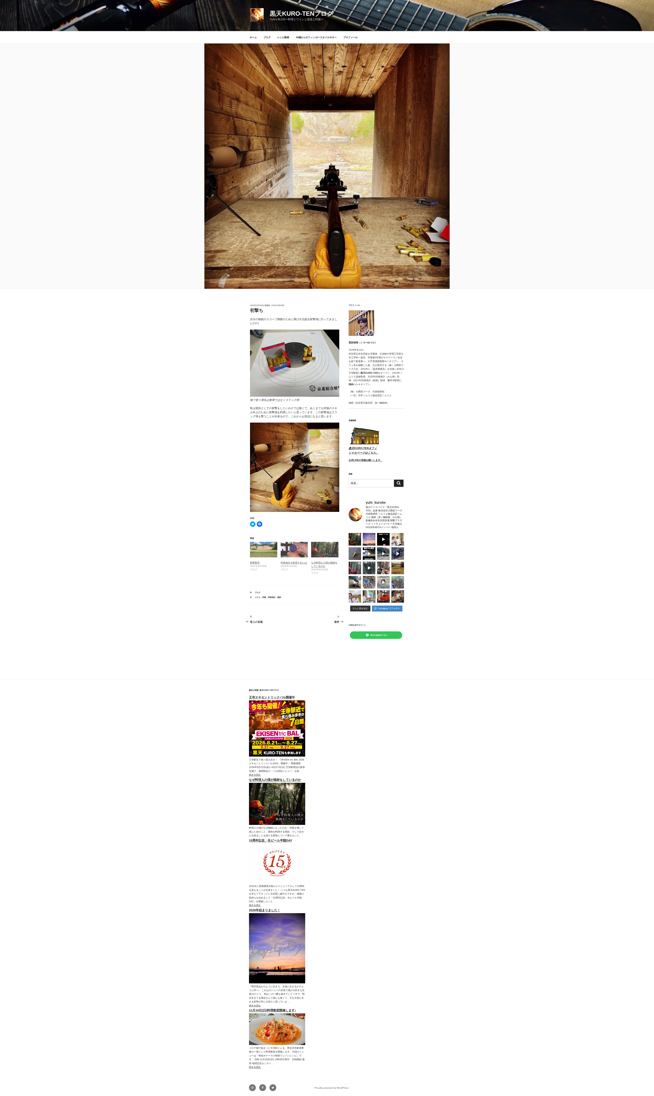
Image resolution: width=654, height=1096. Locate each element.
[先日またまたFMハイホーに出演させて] (397, 539)
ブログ (267, 37)
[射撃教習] (263, 549)
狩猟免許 (271, 597)
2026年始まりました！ (264, 910)
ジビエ (257, 597)
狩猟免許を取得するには (294, 562)
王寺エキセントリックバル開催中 (272, 697)
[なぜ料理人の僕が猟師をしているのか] (324, 549)
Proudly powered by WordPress (332, 1087)
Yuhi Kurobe (277, 305)
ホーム (253, 37)
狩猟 (264, 597)
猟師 (279, 597)
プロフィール (350, 37)
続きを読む (255, 774)
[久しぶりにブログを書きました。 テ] (355, 539)
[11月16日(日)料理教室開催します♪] (277, 1044)
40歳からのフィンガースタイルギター (316, 37)
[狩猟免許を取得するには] (294, 549)
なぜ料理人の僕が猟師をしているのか (275, 779)
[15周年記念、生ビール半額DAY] (277, 882)
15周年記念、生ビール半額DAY (270, 840)
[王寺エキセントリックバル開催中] (277, 755)
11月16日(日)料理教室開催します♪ (272, 1010)
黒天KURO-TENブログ (301, 13)
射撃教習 (255, 562)
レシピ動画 (283, 37)
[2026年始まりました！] (277, 982)
